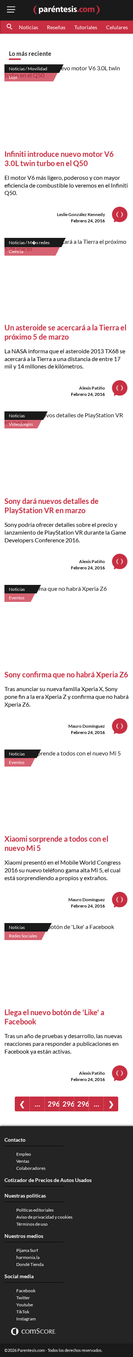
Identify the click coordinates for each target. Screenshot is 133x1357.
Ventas (22, 1161)
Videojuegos (21, 424)
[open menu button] (11, 10)
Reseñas (56, 27)
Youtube (24, 1304)
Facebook (25, 1290)
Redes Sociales (23, 936)
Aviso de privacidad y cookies (44, 1217)
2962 (83, 1104)
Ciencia (16, 251)
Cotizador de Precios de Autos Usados (48, 1180)
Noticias (28, 27)
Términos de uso (32, 1224)
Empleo (23, 1154)
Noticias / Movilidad (28, 68)
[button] (10, 27)
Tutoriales (85, 27)
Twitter (23, 1297)
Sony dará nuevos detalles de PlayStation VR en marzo (51, 505)
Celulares (117, 27)
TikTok (22, 1311)
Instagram (26, 1318)
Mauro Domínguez (86, 726)
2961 (68, 1104)
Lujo (13, 77)
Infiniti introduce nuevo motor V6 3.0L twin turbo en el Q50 (59, 158)
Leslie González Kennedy (81, 214)
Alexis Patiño (92, 388)
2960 (53, 1104)
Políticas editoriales (35, 1210)
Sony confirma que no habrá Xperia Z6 (66, 674)
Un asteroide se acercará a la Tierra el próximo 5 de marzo (65, 332)
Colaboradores (30, 1168)
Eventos (16, 597)
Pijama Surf (27, 1250)
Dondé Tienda (30, 1264)
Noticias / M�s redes (29, 242)
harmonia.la (28, 1257)
